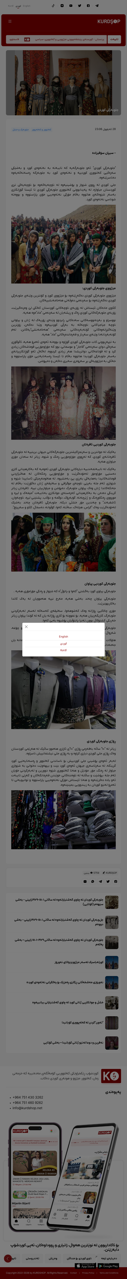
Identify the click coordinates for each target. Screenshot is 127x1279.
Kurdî (63, 650)
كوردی (63, 643)
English (63, 637)
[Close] (26, 626)
